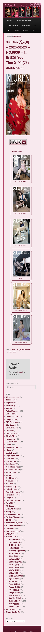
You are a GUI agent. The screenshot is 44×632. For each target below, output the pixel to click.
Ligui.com (10, 458)
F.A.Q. (9, 30)
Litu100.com (11, 461)
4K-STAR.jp (10, 405)
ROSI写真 (10, 503)
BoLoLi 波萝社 (14, 539)
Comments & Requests (23, 20)
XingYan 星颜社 (15, 598)
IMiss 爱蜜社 (14, 556)
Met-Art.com (11, 472)
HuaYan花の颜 (14, 553)
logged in (20, 372)
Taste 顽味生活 (15, 584)
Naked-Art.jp (11, 486)
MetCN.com (11, 478)
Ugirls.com (10, 528)
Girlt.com (10, 430)
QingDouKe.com (13, 500)
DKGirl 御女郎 (14, 545)
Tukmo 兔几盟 (14, 587)
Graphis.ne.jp (11, 433)
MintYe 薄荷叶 (14, 570)
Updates (9, 20)
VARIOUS (10, 534)
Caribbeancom (12, 416)
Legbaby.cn (11, 453)
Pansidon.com (12, 495)
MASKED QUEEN (13, 469)
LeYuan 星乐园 (15, 559)
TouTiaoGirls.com (13, 525)
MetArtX (9, 475)
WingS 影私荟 (14, 592)
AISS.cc (9, 408)
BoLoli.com (11, 413)
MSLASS (9, 483)
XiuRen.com (26, 350)
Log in (34, 30)
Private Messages (12, 25)
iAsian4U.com (11, 441)
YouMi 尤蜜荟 (14, 603)
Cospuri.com (11, 419)
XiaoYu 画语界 (14, 595)
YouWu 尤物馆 (14, 606)
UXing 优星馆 (14, 589)
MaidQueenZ (11, 464)
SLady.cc (10, 511)
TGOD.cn (10, 520)
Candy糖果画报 (15, 542)
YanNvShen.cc (12, 609)
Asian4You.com (12, 411)
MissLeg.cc (11, 481)
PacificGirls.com (13, 492)
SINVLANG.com (12, 509)
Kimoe (8, 450)
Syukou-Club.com (13, 517)
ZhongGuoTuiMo (13, 612)
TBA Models (26, 25)
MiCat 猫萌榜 (14, 564)
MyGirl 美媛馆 (14, 578)
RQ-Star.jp (10, 506)
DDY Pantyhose (12, 422)
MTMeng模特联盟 (16, 576)
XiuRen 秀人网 (16, 350)
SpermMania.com (13, 514)
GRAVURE (10, 436)
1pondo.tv (10, 399)
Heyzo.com (10, 439)
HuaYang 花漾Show (17, 550)
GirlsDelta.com (12, 427)
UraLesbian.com (13, 531)
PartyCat (9, 497)
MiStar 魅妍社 (14, 573)
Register (25, 30)
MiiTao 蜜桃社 (14, 567)
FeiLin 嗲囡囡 (14, 548)
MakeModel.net (12, 467)
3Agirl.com (10, 402)
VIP (35, 25)
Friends (16, 30)
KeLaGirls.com (12, 447)
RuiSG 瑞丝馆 (14, 581)
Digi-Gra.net (11, 425)
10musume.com (12, 397)
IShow (8, 444)
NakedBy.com (11, 489)
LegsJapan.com (12, 455)
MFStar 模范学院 (15, 562)
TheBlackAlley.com (14, 522)
